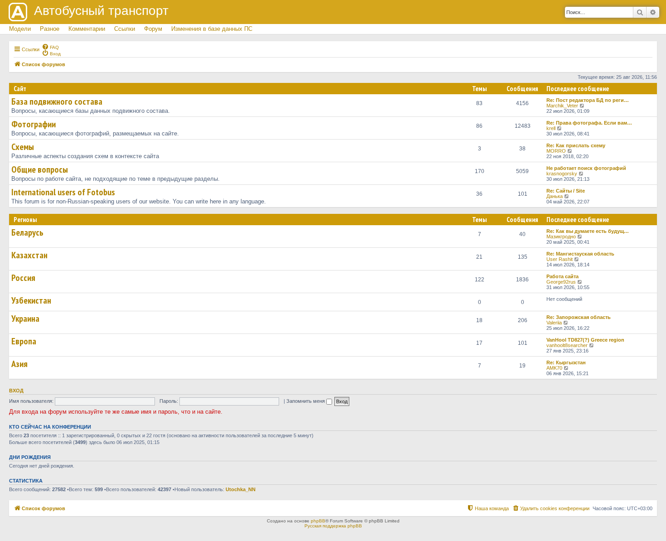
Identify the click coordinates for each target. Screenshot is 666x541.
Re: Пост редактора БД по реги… (587, 100)
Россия (23, 278)
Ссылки (124, 28)
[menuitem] (50, 46)
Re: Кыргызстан (566, 362)
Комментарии (86, 28)
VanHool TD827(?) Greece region (585, 340)
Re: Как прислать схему (575, 145)
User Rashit (559, 259)
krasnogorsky (561, 173)
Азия (19, 364)
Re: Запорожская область (578, 317)
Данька (554, 196)
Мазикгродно (561, 236)
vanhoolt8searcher (567, 345)
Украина (25, 318)
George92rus (561, 282)
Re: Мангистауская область (580, 253)
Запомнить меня (306, 401)
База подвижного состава (56, 101)
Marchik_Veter (562, 105)
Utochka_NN (241, 489)
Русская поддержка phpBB (333, 525)
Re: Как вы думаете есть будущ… (587, 231)
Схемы (22, 147)
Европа (23, 341)
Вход (16, 390)
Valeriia (554, 322)
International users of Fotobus (63, 192)
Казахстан (29, 255)
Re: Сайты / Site (565, 190)
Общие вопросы (39, 169)
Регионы (25, 219)
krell (550, 128)
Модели (20, 28)
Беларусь (27, 232)
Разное (49, 28)
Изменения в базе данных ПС (211, 28)
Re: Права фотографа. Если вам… (589, 123)
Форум (153, 28)
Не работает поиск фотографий (586, 168)
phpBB (318, 520)
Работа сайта (562, 276)
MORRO (556, 151)
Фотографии (33, 124)
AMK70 (554, 368)
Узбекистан (31, 300)
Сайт (20, 88)
